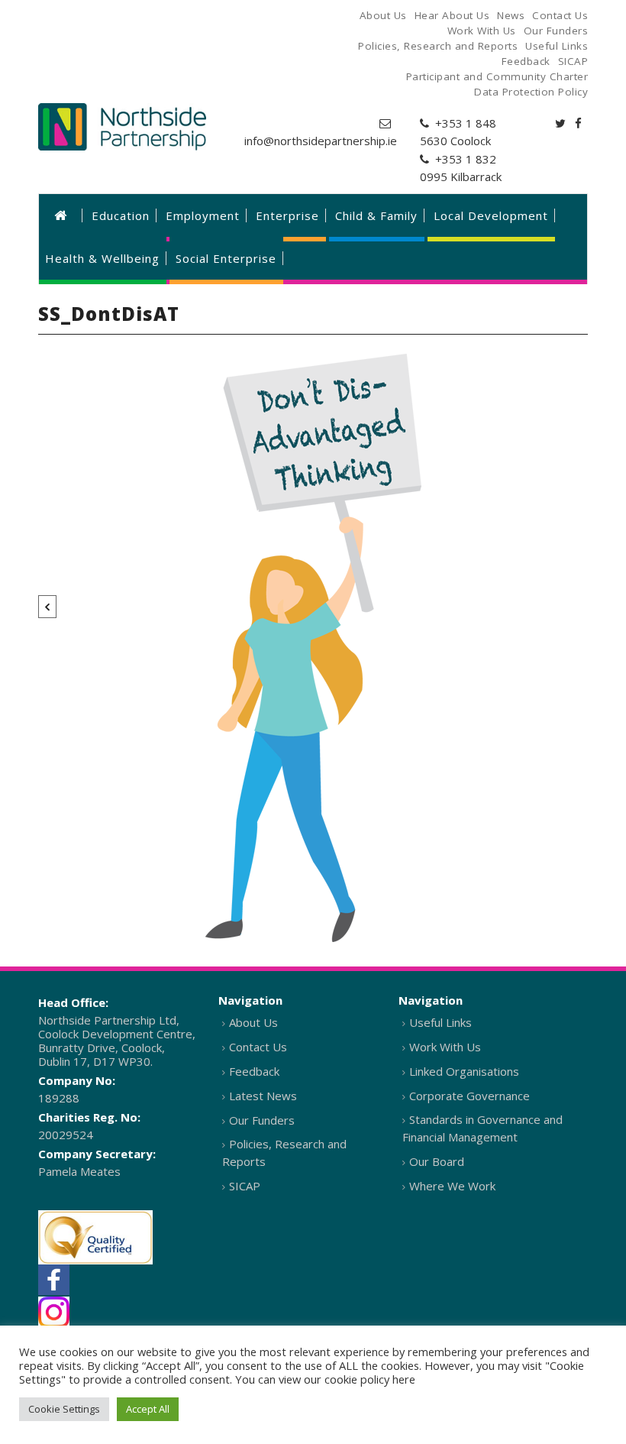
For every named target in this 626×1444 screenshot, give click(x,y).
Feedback (254, 1071)
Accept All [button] (147, 1409)
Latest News (263, 1095)
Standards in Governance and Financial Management (482, 1128)
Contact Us (258, 1046)
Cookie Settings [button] (64, 1409)
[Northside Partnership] (122, 127)
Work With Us (445, 1046)
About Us (253, 1022)
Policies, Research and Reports (284, 1152)
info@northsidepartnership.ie (320, 140)
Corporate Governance (469, 1095)
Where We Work (452, 1185)
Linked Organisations (464, 1071)
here (403, 1379)
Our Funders (262, 1120)
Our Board (436, 1161)
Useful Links (440, 1022)
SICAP (244, 1185)
